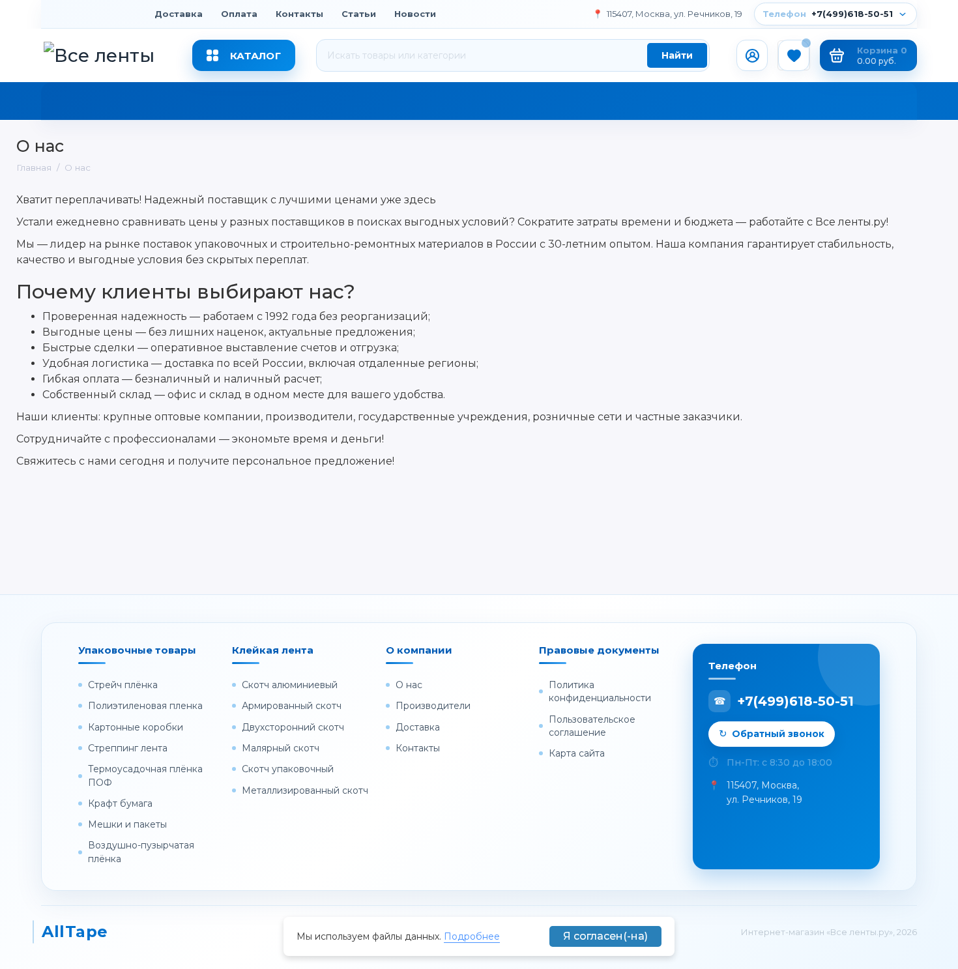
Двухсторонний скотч (293, 727)
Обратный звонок (778, 734)
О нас (409, 685)
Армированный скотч (291, 706)
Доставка (178, 13)
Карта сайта (577, 753)
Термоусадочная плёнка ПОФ (145, 775)
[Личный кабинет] (752, 55)
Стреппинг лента (127, 748)
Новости (415, 13)
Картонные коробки (135, 727)
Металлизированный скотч (305, 790)
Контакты (299, 13)
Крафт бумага (120, 803)
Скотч (73, 104)
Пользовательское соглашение (592, 726)
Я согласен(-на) (605, 936)
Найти (677, 55)
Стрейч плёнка (162, 104)
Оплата (239, 13)
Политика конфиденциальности (600, 691)
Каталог (255, 56)
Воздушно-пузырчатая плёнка (141, 851)
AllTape (71, 931)
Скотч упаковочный (288, 769)
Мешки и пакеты (127, 824)
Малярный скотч (280, 748)
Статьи (358, 13)
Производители (433, 706)
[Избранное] (793, 55)
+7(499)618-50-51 (828, 13)
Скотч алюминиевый (290, 685)
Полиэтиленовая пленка (145, 706)
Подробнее (472, 936)
